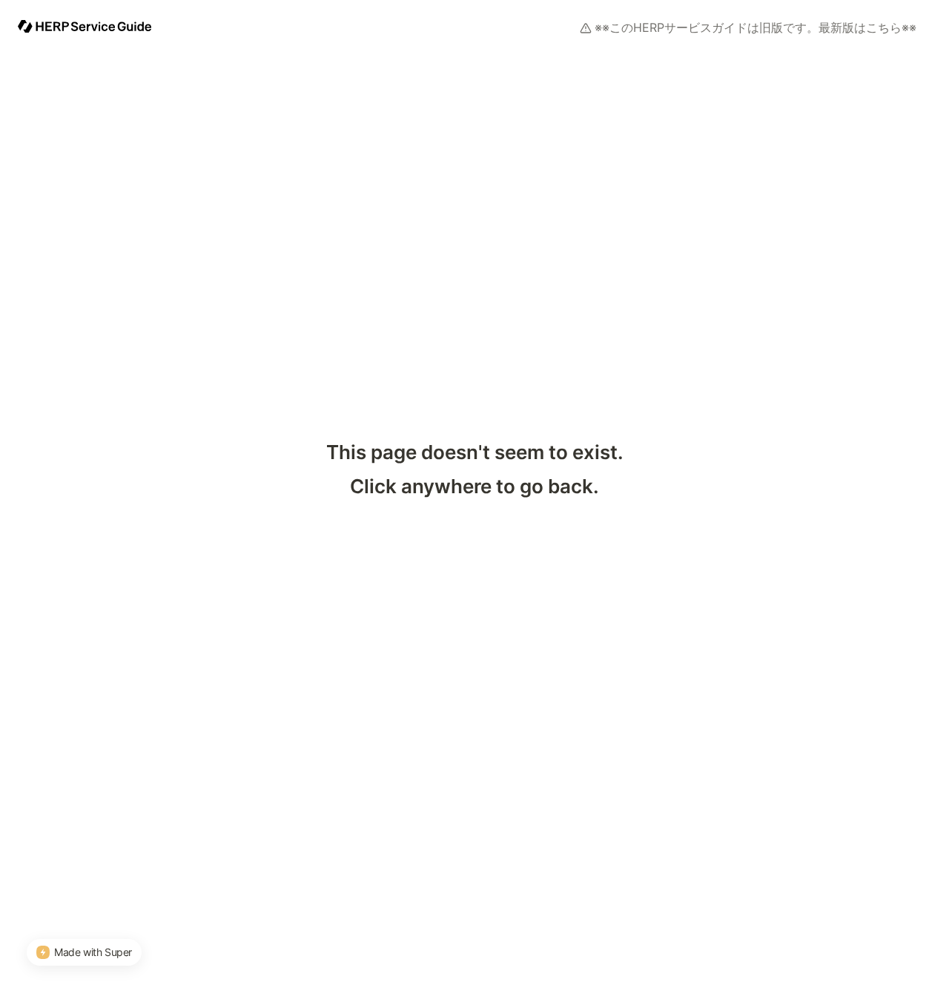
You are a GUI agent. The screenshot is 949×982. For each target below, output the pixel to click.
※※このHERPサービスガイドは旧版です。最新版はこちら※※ (755, 27)
